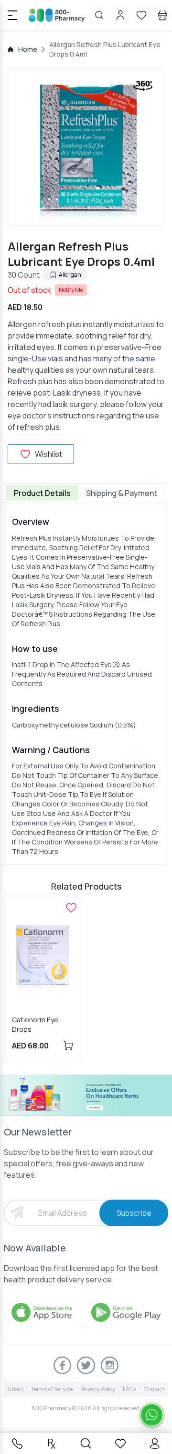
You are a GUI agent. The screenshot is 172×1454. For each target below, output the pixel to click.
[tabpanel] (86, 685)
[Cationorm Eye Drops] (71, 907)
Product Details (42, 493)
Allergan (70, 275)
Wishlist (48, 454)
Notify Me (71, 290)
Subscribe (134, 1213)
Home (27, 49)
